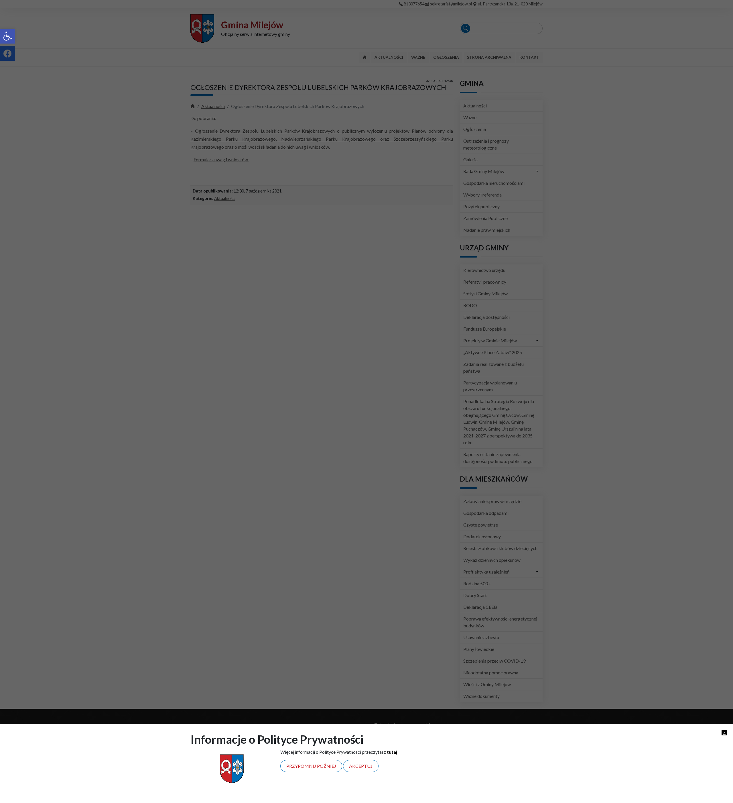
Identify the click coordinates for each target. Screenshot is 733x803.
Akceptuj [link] (361, 766)
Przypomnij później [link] (311, 766)
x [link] (724, 732)
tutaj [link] (392, 752)
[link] (7, 36)
